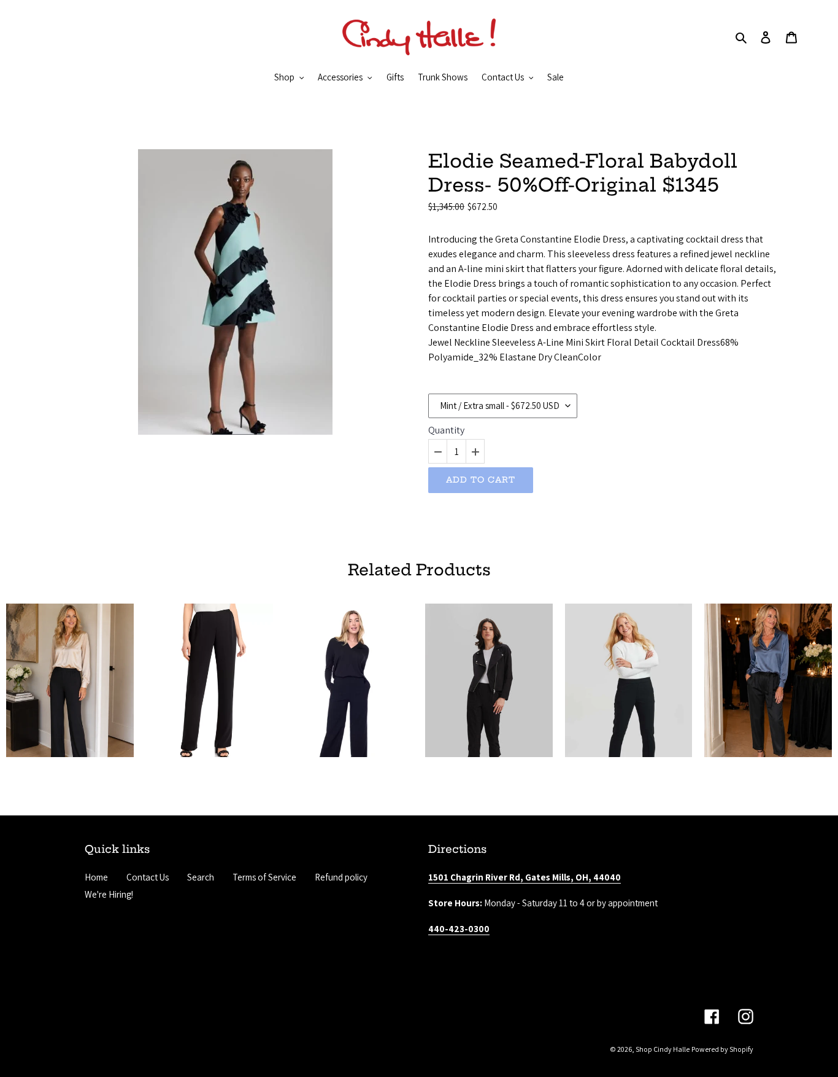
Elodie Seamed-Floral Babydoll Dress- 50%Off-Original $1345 (582, 172)
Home (96, 877)
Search (200, 877)
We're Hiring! (109, 894)
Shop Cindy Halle (663, 1049)
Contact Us (147, 877)
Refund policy (341, 877)
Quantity (446, 430)
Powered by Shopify (722, 1049)
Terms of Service (264, 877)
